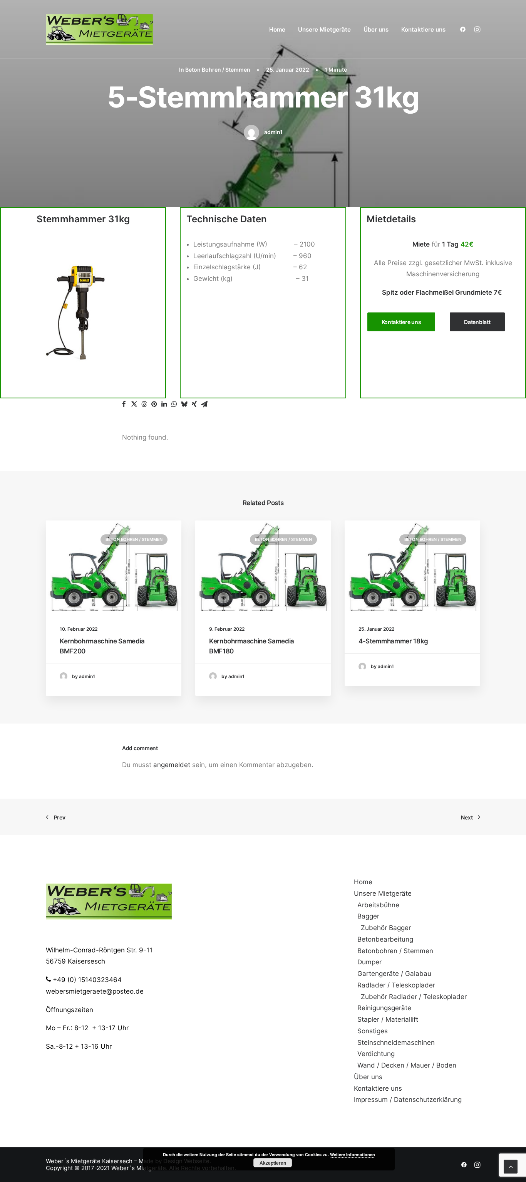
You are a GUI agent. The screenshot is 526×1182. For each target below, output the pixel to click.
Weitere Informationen (352, 1154)
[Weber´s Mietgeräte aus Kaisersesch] (99, 29)
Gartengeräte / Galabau (394, 973)
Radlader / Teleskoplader (396, 985)
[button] (464, 29)
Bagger (368, 916)
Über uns (376, 29)
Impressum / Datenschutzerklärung (408, 1099)
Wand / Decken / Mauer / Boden (406, 1065)
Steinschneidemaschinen (396, 1042)
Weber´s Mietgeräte (73, 1161)
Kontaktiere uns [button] (401, 322)
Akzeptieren (273, 1162)
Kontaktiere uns (423, 29)
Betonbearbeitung (385, 939)
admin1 (273, 132)
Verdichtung (376, 1054)
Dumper (369, 962)
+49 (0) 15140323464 (86, 980)
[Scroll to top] (511, 1166)
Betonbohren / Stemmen (395, 951)
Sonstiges (372, 1031)
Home (277, 29)
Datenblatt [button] (477, 322)
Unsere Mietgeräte (324, 29)
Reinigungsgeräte (384, 1008)
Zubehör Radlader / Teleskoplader (414, 997)
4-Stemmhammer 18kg (393, 641)
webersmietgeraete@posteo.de (95, 991)
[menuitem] (277, 29)
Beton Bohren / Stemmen (217, 69)
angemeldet (171, 765)
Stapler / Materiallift (387, 1019)
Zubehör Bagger (386, 928)
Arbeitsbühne (378, 905)
